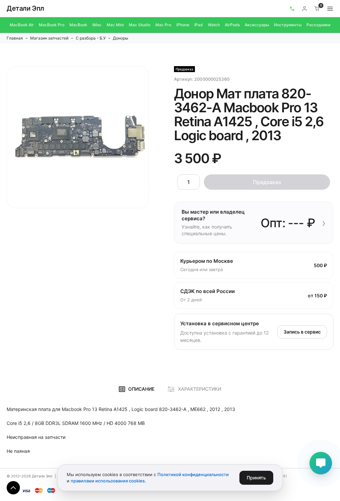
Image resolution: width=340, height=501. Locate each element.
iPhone (182, 24)
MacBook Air (22, 24)
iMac (97, 24)
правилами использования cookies (108, 480)
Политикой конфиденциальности (193, 474)
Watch (214, 24)
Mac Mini (115, 24)
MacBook (78, 24)
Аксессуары (257, 24)
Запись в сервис (302, 332)
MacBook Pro (51, 24)
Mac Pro (163, 24)
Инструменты (287, 24)
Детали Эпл (25, 8)
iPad (198, 24)
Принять (256, 477)
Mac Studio (139, 24)
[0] (317, 9)
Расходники (318, 24)
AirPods (232, 24)
